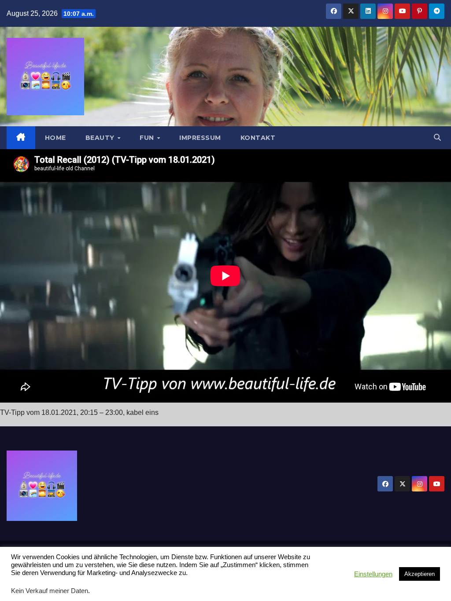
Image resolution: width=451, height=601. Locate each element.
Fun (148, 138)
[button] (437, 137)
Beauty (101, 138)
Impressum (200, 138)
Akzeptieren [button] (419, 574)
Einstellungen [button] (373, 574)
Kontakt (258, 138)
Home (55, 138)
